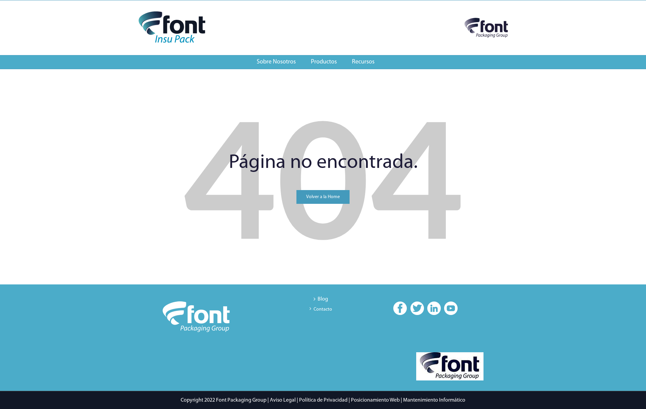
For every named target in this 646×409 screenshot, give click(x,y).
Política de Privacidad (323, 400)
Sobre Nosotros (276, 62)
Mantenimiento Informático (434, 400)
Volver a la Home (323, 196)
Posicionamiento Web (375, 400)
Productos (324, 62)
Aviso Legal (283, 400)
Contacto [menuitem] (323, 309)
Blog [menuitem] (323, 299)
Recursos (363, 62)
